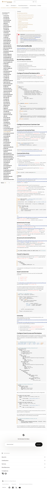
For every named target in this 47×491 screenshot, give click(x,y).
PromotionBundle (7, 142)
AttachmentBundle (7, 26)
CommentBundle (7, 34)
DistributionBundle (7, 45)
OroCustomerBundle (21, 48)
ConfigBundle (6, 35)
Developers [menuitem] (13, 5)
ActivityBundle (6, 18)
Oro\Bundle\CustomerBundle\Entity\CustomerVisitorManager (30, 228)
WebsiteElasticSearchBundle (8, 154)
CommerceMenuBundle (8, 128)
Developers (8, 7)
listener (22, 241)
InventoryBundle (6, 136)
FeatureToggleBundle (7, 62)
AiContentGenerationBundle (8, 179)
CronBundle (5, 37)
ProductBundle (6, 143)
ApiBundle (5, 23)
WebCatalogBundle (7, 153)
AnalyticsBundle (6, 160)
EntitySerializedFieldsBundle (8, 60)
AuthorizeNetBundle (7, 165)
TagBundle (5, 108)
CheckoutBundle (6, 123)
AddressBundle (6, 21)
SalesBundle (6, 164)
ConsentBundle (6, 126)
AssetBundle (6, 24)
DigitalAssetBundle (7, 46)
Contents (19, 11)
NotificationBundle (7, 88)
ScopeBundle (6, 99)
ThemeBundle (6, 111)
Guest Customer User (22, 27)
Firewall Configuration (23, 25)
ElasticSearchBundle (7, 48)
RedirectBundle (6, 145)
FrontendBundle (6, 134)
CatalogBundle (6, 122)
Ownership (20, 28)
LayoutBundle (6, 75)
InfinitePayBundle (7, 171)
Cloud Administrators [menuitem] (23, 5)
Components (6, 15)
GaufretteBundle (6, 66)
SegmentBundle (6, 103)
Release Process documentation (30, 39)
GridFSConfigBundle (7, 68)
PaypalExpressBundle (7, 176)
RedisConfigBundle (7, 96)
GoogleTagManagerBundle (8, 170)
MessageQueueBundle (8, 80)
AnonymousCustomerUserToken (25, 18)
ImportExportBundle (7, 71)
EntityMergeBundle (7, 57)
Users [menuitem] (7, 5)
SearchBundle (6, 100)
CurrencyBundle (6, 38)
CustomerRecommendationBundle (8, 133)
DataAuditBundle (7, 41)
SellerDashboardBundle (8, 147)
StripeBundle (6, 177)
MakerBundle (6, 174)
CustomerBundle (6, 131)
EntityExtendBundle (7, 55)
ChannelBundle (6, 162)
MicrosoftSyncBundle (7, 83)
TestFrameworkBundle (8, 109)
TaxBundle (5, 151)
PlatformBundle (6, 92)
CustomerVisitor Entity (23, 20)
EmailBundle (6, 49)
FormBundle (5, 65)
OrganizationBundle (7, 91)
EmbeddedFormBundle (8, 51)
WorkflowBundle (6, 119)
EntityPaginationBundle (8, 58)
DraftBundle (5, 120)
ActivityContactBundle (8, 159)
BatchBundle (6, 28)
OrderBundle (6, 137)
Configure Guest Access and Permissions (26, 30)
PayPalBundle (6, 139)
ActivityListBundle (7, 20)
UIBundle (5, 116)
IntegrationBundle (7, 74)
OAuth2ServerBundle (7, 89)
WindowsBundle (6, 117)
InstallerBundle (6, 72)
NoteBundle (5, 86)
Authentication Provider (23, 23)
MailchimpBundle (7, 173)
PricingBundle (6, 140)
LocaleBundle (6, 77)
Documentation (3, 7)
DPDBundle (5, 168)
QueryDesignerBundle (8, 94)
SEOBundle (5, 148)
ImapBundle (5, 69)
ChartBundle (6, 32)
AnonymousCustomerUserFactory (25, 24)
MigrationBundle (6, 82)
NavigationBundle (7, 85)
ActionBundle (6, 17)
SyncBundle (5, 106)
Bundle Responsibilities (22, 13)
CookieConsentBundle (8, 130)
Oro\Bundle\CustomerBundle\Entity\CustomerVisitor (30, 154)
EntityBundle (6, 52)
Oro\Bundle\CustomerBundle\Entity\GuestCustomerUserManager (32, 282)
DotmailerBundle (6, 167)
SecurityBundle (6, 102)
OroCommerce (7, 453)
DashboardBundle (7, 40)
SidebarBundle (6, 105)
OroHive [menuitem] (39, 5)
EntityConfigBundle (7, 54)
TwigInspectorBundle (7, 114)
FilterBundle (5, 63)
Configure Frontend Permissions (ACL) (25, 15)
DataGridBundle (6, 43)
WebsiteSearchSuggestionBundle (8, 157)
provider (27, 241)
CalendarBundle (6, 31)
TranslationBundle (7, 113)
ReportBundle (6, 97)
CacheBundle (6, 29)
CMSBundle (5, 125)
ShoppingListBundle (7, 150)
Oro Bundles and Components (16, 7)
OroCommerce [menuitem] (33, 5)
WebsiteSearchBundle (8, 156)
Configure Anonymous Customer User (25, 17)
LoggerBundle (6, 79)
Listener (20, 21)
